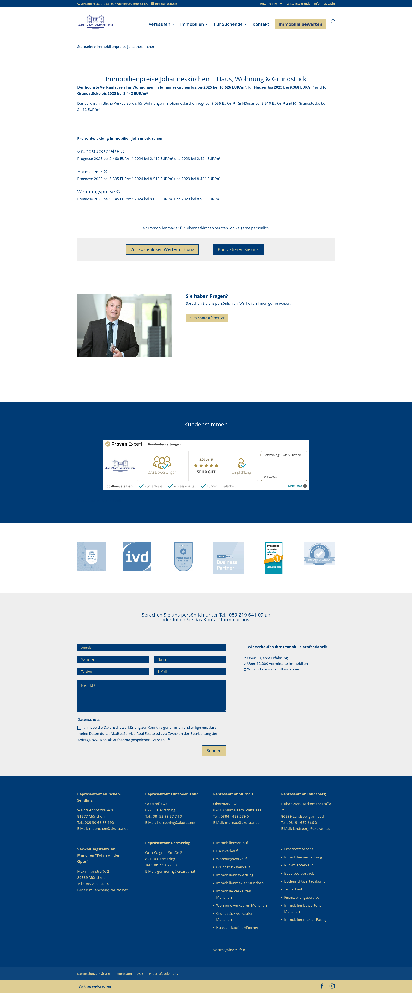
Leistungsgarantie (298, 3)
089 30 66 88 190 (137, 4)
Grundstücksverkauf (233, 866)
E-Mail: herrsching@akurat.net (170, 822)
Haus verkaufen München (237, 927)
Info (317, 3)
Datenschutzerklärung (93, 974)
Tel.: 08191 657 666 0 (299, 822)
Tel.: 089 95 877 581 (162, 865)
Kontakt (261, 25)
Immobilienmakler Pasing (305, 919)
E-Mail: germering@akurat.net (170, 871)
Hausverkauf (227, 850)
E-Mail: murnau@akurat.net (236, 822)
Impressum (123, 974)
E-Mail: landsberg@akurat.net (305, 828)
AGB (140, 974)
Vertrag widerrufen (95, 986)
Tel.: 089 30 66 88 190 (95, 822)
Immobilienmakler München (240, 882)
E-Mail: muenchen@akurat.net (102, 828)
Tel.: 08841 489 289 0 (231, 816)
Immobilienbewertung (234, 874)
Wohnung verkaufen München (241, 905)
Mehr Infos (295, 486)
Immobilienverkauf (232, 842)
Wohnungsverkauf (231, 858)
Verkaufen (159, 25)
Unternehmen (269, 3)
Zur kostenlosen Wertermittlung (162, 249)
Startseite (85, 46)
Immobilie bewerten (300, 24)
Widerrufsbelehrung (163, 974)
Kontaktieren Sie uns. (239, 249)
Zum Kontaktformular (207, 317)
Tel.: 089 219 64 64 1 (94, 883)
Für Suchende (228, 25)
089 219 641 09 (105, 4)
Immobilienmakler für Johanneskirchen (181, 227)
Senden (214, 751)
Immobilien (192, 25)
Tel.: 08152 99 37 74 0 (163, 816)
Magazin (329, 3)
